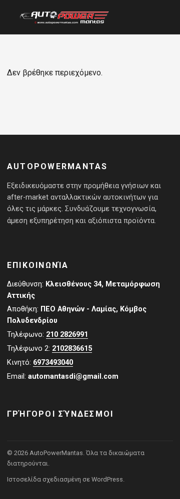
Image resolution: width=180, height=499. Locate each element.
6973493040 (53, 362)
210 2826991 (67, 334)
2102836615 (72, 348)
